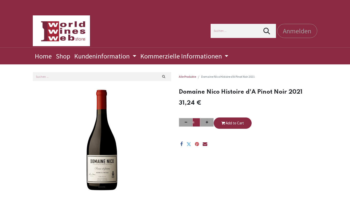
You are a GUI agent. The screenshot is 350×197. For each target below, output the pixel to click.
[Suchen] (267, 31)
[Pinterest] (197, 144)
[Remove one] (186, 122)
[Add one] (207, 122)
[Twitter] (189, 144)
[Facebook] (181, 144)
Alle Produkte (187, 76)
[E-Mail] (205, 144)
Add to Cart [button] (234, 123)
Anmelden (297, 31)
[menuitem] (43, 56)
